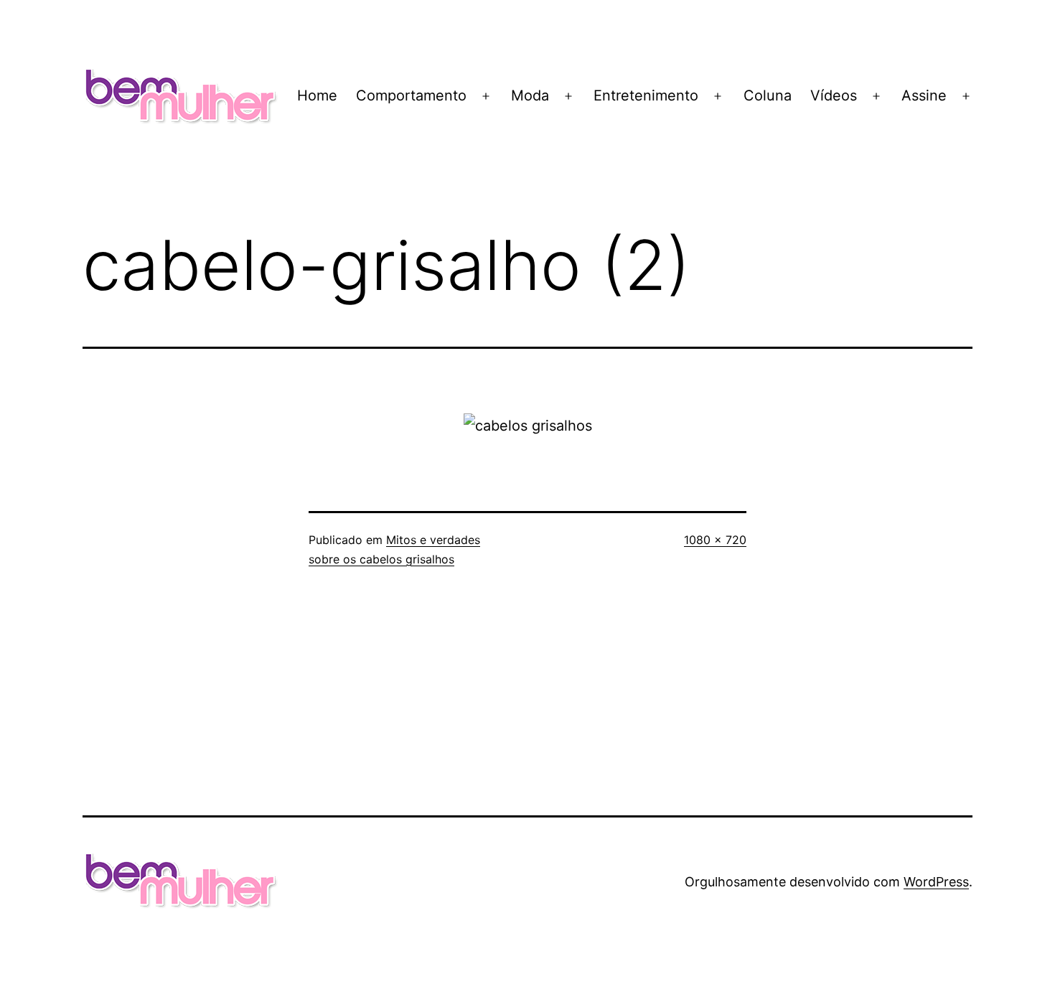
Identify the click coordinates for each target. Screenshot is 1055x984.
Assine (924, 95)
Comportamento (411, 95)
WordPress (936, 881)
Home (317, 95)
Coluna (768, 95)
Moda (530, 95)
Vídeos (833, 95)
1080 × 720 (715, 540)
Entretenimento (646, 95)
